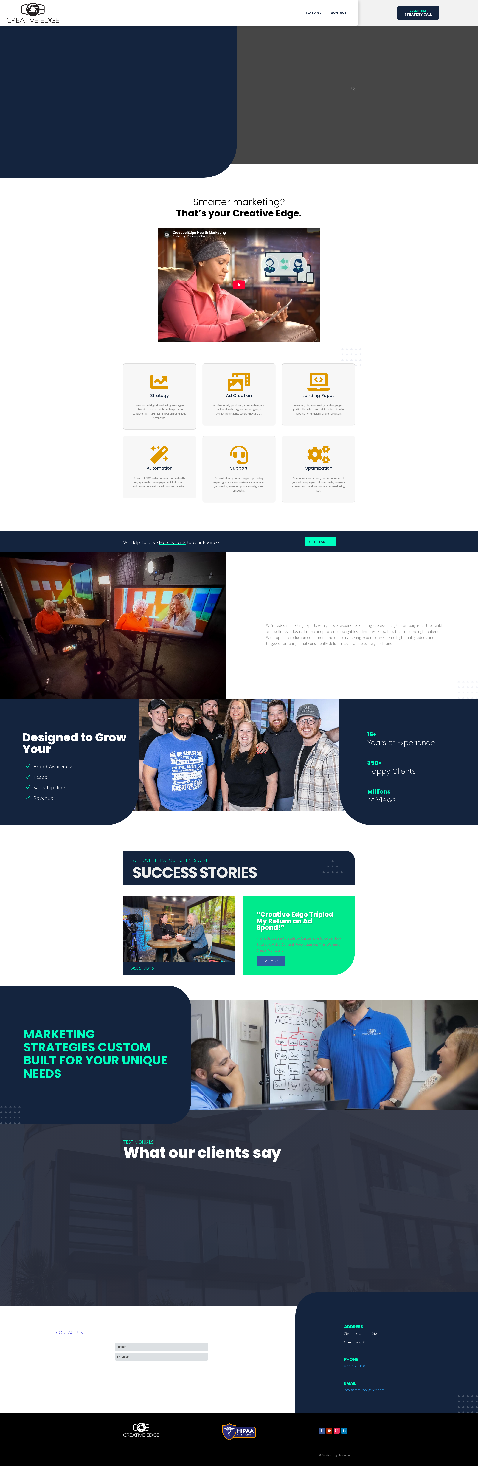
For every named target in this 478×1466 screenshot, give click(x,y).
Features (313, 13)
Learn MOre (38, 154)
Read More (270, 960)
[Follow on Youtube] (329, 1431)
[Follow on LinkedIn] (344, 1431)
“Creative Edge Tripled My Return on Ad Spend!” (295, 921)
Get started (320, 542)
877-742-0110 (354, 1366)
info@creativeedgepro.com (364, 1390)
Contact (339, 13)
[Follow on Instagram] (337, 1431)
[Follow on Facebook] (322, 1431)
